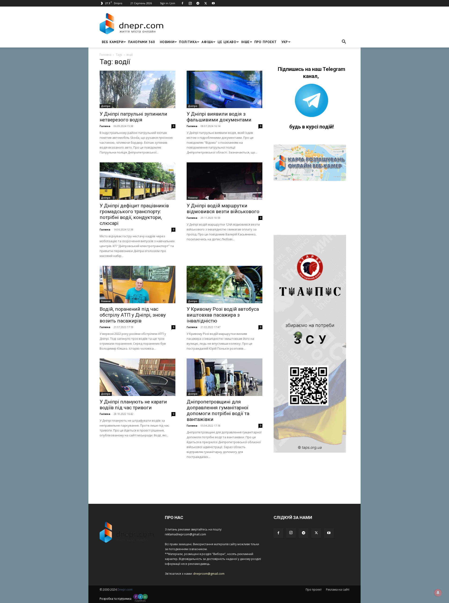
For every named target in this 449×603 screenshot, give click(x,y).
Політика (188, 42)
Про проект (265, 42)
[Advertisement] (258, 23)
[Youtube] (213, 3)
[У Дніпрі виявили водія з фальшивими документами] (224, 89)
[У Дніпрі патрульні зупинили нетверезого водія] (137, 89)
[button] (343, 42)
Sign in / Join (167, 3)
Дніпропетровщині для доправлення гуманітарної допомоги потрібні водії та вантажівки (218, 410)
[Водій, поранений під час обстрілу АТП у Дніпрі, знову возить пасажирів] (137, 284)
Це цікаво (227, 42)
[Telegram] (197, 3)
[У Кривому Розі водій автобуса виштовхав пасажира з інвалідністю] (224, 284)
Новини (167, 42)
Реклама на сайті (337, 590)
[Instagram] (190, 3)
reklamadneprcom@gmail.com (185, 534)
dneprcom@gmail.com (208, 573)
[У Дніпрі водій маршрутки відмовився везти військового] (224, 181)
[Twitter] (205, 3)
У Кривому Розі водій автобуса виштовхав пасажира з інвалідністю (223, 315)
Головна (105, 55)
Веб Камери (112, 42)
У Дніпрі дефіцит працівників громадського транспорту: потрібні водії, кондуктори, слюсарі (134, 214)
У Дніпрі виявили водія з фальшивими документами (219, 117)
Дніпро (105, 106)
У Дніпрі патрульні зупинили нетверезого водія (133, 117)
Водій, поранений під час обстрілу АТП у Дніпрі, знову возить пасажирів (133, 315)
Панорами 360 (141, 42)
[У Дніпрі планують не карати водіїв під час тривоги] (137, 377)
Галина (105, 126)
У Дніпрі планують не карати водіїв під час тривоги (133, 404)
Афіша (207, 42)
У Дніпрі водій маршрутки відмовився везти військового (223, 208)
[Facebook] (182, 3)
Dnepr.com (124, 590)
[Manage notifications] (438, 592)
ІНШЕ (245, 42)
